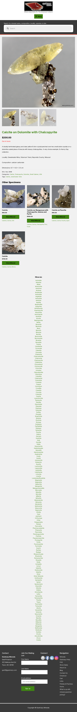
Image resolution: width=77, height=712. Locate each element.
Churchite (38, 368)
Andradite (38, 294)
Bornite (38, 334)
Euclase (38, 422)
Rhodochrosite (38, 554)
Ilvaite (39, 456)
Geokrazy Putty (65, 659)
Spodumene (39, 584)
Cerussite (38, 352)
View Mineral (10, 217)
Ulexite (38, 608)
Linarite (38, 476)
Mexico (14, 267)
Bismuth (38, 330)
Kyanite (38, 464)
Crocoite (38, 392)
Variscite (38, 612)
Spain (67, 220)
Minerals (62, 657)
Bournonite (38, 336)
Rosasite (38, 560)
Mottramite (38, 506)
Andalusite (38, 292)
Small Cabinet (34, 174)
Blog (61, 670)
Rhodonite (38, 556)
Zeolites (38, 632)
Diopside (38, 406)
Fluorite (63, 220)
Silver (38, 574)
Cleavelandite (38, 372)
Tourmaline (38, 604)
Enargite (38, 414)
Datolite (38, 402)
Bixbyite (38, 332)
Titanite (38, 600)
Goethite (38, 438)
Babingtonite (38, 320)
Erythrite (38, 420)
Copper (38, 384)
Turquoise (38, 606)
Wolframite (38, 628)
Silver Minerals (38, 576)
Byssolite (38, 342)
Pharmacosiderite (38, 528)
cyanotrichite (38, 398)
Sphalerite (38, 580)
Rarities (38, 550)
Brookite (38, 340)
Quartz (38, 548)
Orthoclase (38, 518)
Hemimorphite (38, 452)
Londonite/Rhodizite (38, 478)
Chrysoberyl (39, 364)
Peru (45, 224)
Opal (38, 514)
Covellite (38, 388)
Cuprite (38, 396)
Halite (38, 444)
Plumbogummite (38, 534)
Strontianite (38, 592)
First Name (25, 659)
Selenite (38, 568)
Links (61, 681)
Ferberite (38, 430)
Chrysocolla (38, 366)
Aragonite (38, 306)
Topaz (38, 602)
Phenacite (38, 530)
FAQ (61, 662)
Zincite (38, 634)
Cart (61, 678)
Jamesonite (38, 460)
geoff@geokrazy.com (9, 670)
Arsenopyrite (38, 310)
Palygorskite (38, 522)
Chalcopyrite (19, 174)
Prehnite (38, 536)
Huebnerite (38, 454)
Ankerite (38, 300)
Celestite (38, 350)
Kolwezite (38, 462)
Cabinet (4, 220)
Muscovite (38, 508)
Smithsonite (38, 578)
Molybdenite (38, 500)
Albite (38, 284)
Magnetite (38, 482)
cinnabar (38, 370)
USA (40, 174)
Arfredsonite (38, 308)
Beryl (38, 328)
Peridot (38, 524)
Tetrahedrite (38, 598)
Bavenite (38, 324)
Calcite (12, 174)
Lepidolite (38, 470)
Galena (38, 434)
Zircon (38, 638)
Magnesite (38, 480)
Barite (38, 322)
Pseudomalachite (38, 538)
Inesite (38, 458)
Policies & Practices (66, 684)
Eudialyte (38, 424)
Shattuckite (38, 570)
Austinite (38, 316)
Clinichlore (38, 374)
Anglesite (38, 296)
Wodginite (38, 626)
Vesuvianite (38, 614)
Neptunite (38, 510)
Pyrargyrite (38, 540)
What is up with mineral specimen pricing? (66, 692)
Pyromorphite (38, 544)
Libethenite (38, 472)
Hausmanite (38, 446)
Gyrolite (38, 442)
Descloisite (38, 404)
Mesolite (38, 492)
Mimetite (38, 498)
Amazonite (38, 286)
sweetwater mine (16, 176)
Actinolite (38, 280)
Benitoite (38, 326)
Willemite (38, 622)
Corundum (38, 386)
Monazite (38, 502)
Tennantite (38, 596)
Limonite (38, 474)
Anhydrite (38, 298)
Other (38, 520)
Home (62, 687)
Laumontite (38, 466)
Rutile (38, 562)
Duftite (38, 412)
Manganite (38, 486)
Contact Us (64, 673)
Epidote (38, 418)
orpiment (38, 516)
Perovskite (38, 526)
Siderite (38, 572)
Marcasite (38, 490)
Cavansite (38, 348)
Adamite (38, 282)
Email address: (26, 678)
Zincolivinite (38, 636)
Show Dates (64, 665)
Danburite (38, 400)
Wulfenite (38, 630)
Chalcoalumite (38, 356)
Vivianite (38, 616)
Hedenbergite (38, 448)
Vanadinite (38, 610)
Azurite (38, 318)
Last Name (25, 669)
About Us (63, 668)
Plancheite (38, 532)
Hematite (39, 450)
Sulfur (38, 594)
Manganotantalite (38, 488)
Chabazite (38, 354)
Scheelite (38, 564)
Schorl (38, 566)
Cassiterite (38, 346)
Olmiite (38, 512)
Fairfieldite (38, 426)
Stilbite (38, 590)
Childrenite (38, 362)
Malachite (38, 484)
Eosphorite (38, 416)
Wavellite (38, 620)
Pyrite (28, 226)
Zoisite (38, 640)
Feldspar (38, 428)
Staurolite (38, 586)
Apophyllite (38, 304)
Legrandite (38, 468)
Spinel (38, 582)
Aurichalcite (38, 314)
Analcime (39, 288)
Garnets (38, 436)
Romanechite (38, 558)
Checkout (63, 676)
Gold (38, 440)
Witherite (38, 624)
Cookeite (38, 382)
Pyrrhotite (38, 546)
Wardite (38, 618)
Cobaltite (39, 376)
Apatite (38, 302)
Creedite (38, 390)
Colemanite (38, 378)
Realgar (38, 552)
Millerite (38, 496)
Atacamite (38, 312)
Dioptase (38, 408)
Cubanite (39, 394)
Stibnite (38, 588)
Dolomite (26, 174)
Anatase (38, 290)
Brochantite (38, 338)
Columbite (38, 380)
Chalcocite (38, 358)
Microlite (38, 494)
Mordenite (38, 504)
